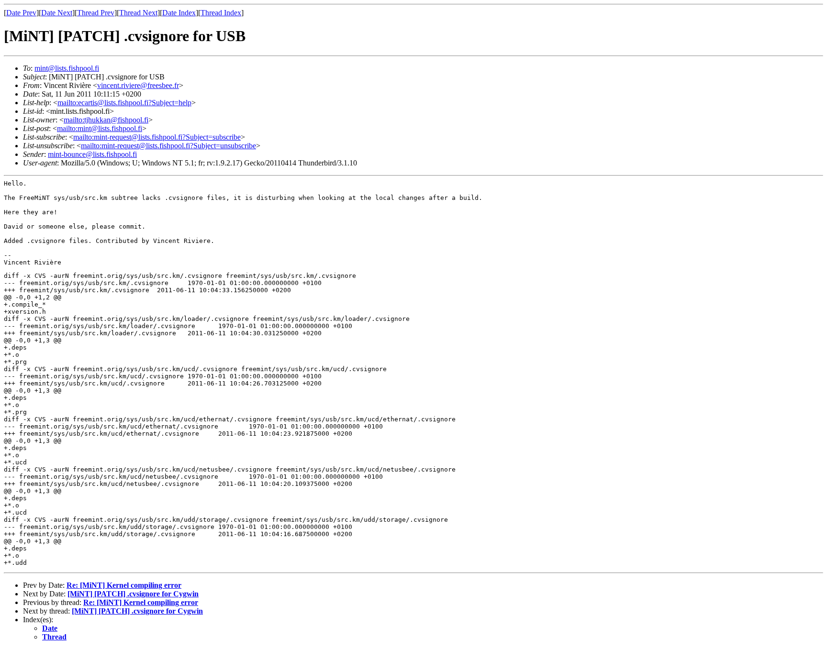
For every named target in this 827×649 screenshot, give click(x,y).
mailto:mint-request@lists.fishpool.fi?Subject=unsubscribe (168, 146)
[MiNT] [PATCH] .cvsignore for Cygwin (133, 594)
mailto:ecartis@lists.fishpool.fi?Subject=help (124, 103)
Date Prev (21, 13)
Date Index (179, 13)
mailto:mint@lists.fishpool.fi (99, 128)
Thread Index (221, 13)
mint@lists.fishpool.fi (66, 68)
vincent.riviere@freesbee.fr (138, 85)
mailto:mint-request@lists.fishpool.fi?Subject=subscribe (157, 137)
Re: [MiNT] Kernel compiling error (124, 585)
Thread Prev (95, 13)
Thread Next (138, 13)
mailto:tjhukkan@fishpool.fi (106, 120)
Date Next (56, 13)
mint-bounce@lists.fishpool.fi (92, 154)
